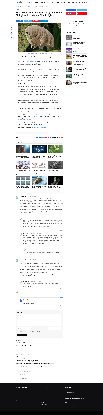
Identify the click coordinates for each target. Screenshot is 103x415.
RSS (16, 400)
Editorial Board (72, 413)
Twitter (17, 393)
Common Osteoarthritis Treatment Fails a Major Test (75, 398)
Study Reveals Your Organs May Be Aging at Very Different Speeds (79, 43)
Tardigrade (26, 132)
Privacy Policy (78, 413)
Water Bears (45, 132)
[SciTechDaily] (24, 2)
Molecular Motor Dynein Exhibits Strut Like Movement (55, 187)
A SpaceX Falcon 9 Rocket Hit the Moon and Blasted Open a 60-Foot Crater (80, 37)
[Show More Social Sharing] (49, 21)
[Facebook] (11, 27)
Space (68, 2)
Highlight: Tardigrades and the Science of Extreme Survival (26, 345)
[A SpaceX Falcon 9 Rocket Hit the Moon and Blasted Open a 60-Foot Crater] (69, 37)
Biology (36, 2)
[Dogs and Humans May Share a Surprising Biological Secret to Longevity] (69, 82)
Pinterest (17, 396)
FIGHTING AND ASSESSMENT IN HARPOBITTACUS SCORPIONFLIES (28, 373)
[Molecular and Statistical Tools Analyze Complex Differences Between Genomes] (39, 149)
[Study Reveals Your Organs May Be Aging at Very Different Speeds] (69, 44)
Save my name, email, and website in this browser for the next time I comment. (35, 331)
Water (41, 132)
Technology (74, 2)
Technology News (44, 404)
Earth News (43, 395)
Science (63, 2)
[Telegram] (11, 38)
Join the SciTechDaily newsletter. (39, 127)
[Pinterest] (11, 35)
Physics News (43, 398)
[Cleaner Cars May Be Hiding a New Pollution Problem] (69, 69)
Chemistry (42, 2)
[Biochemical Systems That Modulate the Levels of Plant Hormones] (55, 149)
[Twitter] (11, 30)
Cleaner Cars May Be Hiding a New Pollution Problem (79, 68)
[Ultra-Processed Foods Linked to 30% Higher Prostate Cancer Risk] (69, 56)
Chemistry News (44, 393)
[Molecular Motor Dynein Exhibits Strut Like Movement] (55, 180)
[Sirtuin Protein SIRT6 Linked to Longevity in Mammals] (39, 180)
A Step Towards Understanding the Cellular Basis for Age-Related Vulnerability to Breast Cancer (23, 172)
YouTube (17, 395)
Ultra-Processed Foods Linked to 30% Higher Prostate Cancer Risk (80, 56)
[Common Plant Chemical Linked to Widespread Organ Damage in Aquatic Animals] (69, 76)
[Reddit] (11, 43)
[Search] (86, 2)
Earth (48, 2)
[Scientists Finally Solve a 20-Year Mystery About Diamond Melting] (69, 50)
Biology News (43, 391)
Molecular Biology (19, 132)
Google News (33, 129)
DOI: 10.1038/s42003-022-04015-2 (25, 119)
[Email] (11, 40)
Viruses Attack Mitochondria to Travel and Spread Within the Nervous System (39, 172)
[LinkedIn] (11, 32)
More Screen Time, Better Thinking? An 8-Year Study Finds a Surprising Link (79, 63)
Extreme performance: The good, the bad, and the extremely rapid (27, 360)
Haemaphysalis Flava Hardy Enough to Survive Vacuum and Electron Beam (23, 187)
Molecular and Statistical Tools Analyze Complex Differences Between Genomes (39, 156)
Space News (43, 402)
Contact (66, 413)
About (62, 413)
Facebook (17, 391)
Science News (43, 400)
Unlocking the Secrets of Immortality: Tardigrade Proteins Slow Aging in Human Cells (22, 156)
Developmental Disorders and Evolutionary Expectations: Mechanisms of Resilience (30, 366)
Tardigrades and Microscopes (21, 342)
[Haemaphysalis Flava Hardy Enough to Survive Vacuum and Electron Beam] (23, 180)
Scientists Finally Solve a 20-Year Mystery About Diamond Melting (79, 50)
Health (52, 2)
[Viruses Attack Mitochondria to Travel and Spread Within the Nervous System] (39, 165)
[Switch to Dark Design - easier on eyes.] (85, 2)
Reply (61, 214)
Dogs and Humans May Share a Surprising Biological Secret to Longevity (80, 82)
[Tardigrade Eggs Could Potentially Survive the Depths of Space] (55, 165)
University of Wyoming (31, 61)
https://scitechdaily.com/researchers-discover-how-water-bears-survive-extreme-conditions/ (42, 227)
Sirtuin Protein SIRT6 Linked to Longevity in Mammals (39, 187)
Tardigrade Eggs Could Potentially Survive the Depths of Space (55, 172)
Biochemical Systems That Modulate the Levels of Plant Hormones (54, 156)
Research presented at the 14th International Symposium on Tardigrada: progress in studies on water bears (34, 363)
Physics (57, 2)
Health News (43, 396)
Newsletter (18, 398)
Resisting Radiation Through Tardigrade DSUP (24, 369)
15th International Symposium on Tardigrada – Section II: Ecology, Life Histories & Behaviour (32, 348)
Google (25, 129)
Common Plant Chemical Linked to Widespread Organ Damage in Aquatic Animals (79, 76)
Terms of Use (85, 413)
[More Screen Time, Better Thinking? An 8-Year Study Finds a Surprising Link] (69, 63)
